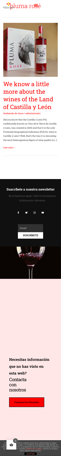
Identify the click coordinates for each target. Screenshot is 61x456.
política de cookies (34, 449)
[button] (36, 5)
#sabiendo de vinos (13, 113)
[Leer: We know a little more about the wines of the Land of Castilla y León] (30, 49)
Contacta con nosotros (26, 402)
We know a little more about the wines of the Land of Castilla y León (28, 95)
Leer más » (8, 147)
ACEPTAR (31, 454)
